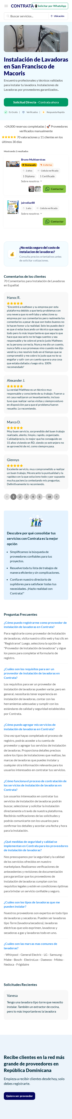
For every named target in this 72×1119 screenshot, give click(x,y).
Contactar (57, 188)
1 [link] (13, 496)
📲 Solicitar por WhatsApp (50, 5)
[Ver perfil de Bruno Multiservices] (13, 164)
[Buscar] (8, 16)
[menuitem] (58, 16)
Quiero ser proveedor (19, 1096)
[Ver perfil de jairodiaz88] (13, 207)
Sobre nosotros (30, 181)
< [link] (7, 496)
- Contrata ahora (36, 102)
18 (49, 496)
